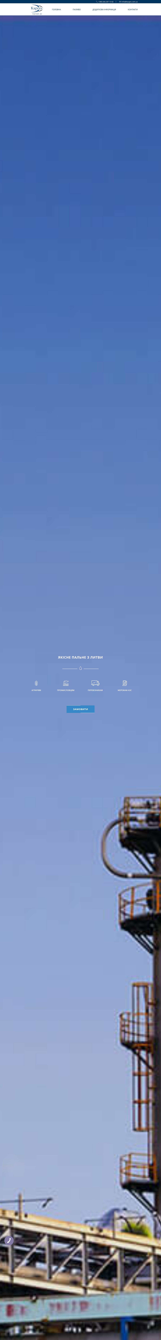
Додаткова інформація (104, 9)
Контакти (133, 9)
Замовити (80, 709)
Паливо (77, 9)
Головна (56, 9)
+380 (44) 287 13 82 (106, 2)
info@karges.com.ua (130, 2)
